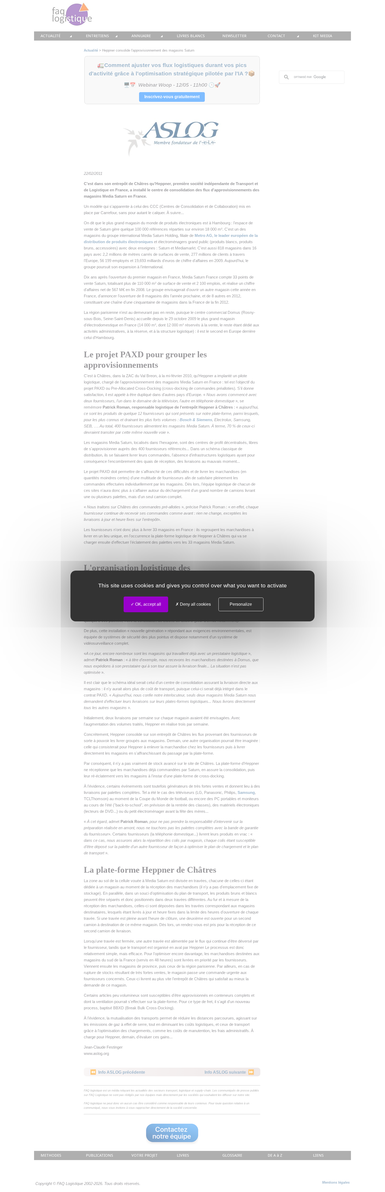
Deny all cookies (195, 604)
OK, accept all (147, 604)
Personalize (241, 604)
